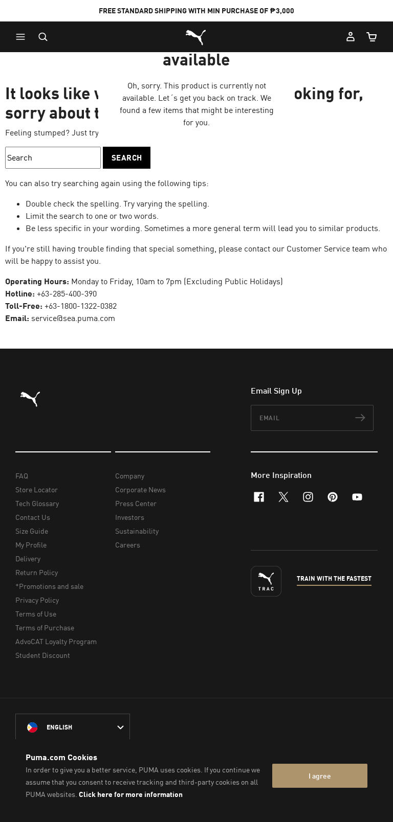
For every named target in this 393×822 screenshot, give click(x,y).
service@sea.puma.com (73, 318)
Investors (129, 517)
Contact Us (32, 517)
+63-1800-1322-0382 (81, 306)
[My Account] (350, 37)
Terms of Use (35, 613)
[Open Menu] (23, 37)
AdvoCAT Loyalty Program (56, 641)
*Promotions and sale (49, 586)
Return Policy (36, 572)
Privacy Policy (37, 600)
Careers (127, 544)
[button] (23, 37)
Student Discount (42, 655)
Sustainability (137, 531)
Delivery (27, 558)
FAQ (21, 475)
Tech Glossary (37, 503)
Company (129, 475)
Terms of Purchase (44, 627)
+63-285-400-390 (67, 293)
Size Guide (31, 531)
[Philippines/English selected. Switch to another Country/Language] (72, 727)
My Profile (31, 544)
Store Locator (36, 489)
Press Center (136, 503)
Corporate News (140, 489)
